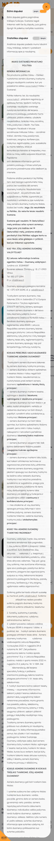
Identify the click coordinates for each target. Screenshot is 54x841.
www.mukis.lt (31, 86)
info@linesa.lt (18, 280)
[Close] (46, 7)
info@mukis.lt (31, 596)
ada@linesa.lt (37, 290)
